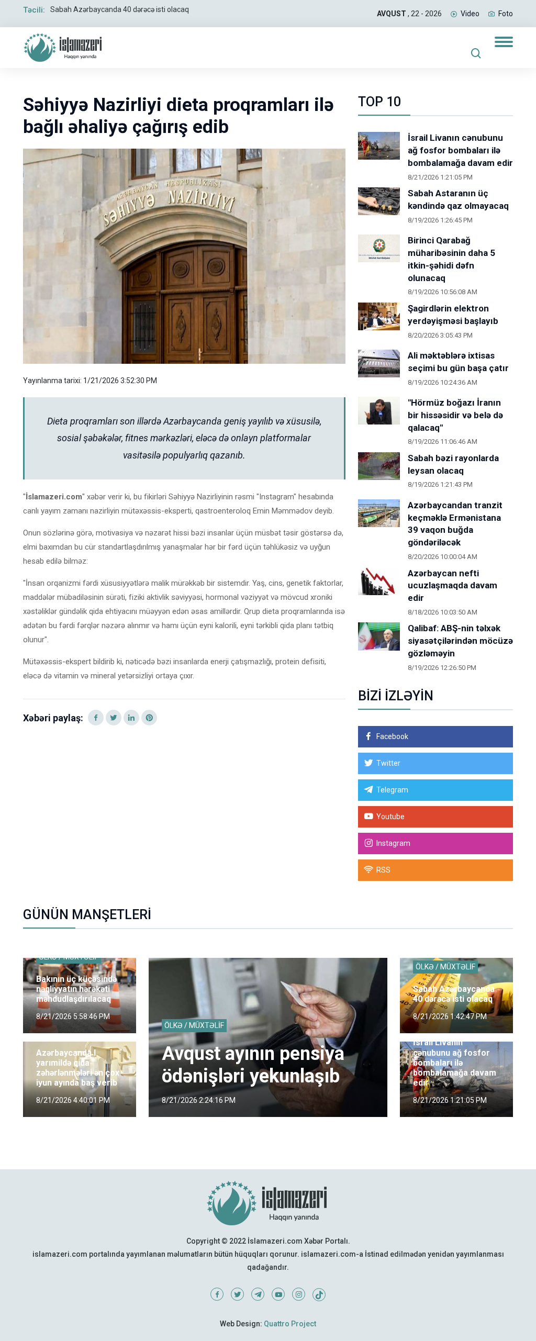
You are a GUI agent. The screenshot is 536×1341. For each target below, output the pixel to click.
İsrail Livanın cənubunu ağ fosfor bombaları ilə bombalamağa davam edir (460, 150)
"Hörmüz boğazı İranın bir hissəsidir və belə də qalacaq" (455, 415)
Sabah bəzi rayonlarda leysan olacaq (453, 464)
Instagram (393, 843)
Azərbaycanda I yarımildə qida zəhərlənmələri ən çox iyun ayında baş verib (77, 1068)
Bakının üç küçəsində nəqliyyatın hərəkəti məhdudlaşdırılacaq (76, 989)
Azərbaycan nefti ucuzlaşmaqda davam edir (452, 586)
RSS (383, 870)
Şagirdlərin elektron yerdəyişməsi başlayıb (453, 314)
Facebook (392, 736)
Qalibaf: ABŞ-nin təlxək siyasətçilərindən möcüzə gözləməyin (460, 640)
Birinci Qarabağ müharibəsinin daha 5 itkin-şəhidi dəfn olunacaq (451, 259)
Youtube (390, 816)
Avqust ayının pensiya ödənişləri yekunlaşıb (253, 1065)
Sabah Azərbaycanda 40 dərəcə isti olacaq (119, 9)
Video (470, 13)
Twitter (388, 763)
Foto (505, 13)
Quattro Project (290, 1324)
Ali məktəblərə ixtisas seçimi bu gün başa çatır (458, 361)
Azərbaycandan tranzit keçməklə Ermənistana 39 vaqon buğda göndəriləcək (455, 523)
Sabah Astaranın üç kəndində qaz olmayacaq (458, 199)
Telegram (392, 790)
